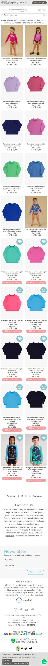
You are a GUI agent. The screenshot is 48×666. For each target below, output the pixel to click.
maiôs (37, 533)
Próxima (37, 496)
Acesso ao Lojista (39, 3)
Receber (33, 572)
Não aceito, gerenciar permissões (15, 663)
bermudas (10, 536)
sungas (31, 533)
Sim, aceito (7, 661)
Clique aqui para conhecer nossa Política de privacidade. (18, 657)
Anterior (11, 496)
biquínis (24, 533)
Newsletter (22, 552)
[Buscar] (44, 15)
